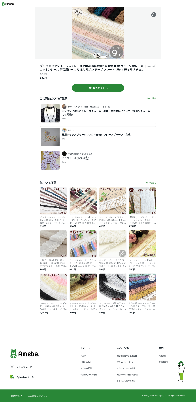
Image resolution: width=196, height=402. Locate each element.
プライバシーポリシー (126, 362)
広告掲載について (36, 395)
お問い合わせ (86, 362)
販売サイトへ (100, 87)
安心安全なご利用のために (128, 374)
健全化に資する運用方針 (127, 356)
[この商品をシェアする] (153, 14)
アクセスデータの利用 (126, 368)
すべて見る (151, 98)
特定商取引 (163, 362)
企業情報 (15, 395)
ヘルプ (83, 356)
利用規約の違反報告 (89, 374)
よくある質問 (86, 368)
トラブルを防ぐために (126, 381)
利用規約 (162, 356)
